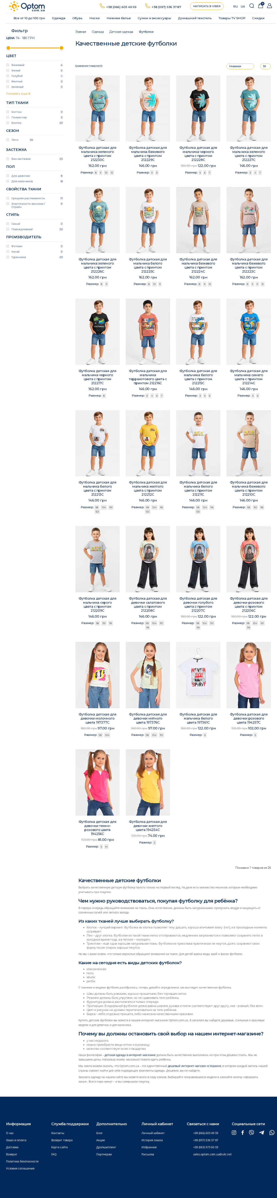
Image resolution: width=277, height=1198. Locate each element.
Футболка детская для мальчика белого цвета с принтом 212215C (198, 377)
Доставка (12, 1147)
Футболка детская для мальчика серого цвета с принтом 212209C (97, 605)
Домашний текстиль (195, 18)
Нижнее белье (119, 18)
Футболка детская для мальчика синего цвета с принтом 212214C (249, 377)
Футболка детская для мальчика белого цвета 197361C (198, 718)
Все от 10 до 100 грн (30, 18)
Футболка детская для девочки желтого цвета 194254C (148, 826)
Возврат (11, 1154)
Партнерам (104, 1154)
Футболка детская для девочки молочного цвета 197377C (97, 718)
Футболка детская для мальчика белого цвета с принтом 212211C (198, 488)
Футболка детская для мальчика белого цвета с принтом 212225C (148, 265)
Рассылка (148, 1154)
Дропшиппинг (106, 1147)
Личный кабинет (153, 1133)
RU (235, 6)
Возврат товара (62, 1140)
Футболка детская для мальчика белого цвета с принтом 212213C (97, 488)
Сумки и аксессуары (155, 18)
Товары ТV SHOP (232, 18)
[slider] (8, 48)
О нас (10, 1133)
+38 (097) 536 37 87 (166, 7)
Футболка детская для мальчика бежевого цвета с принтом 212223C (249, 265)
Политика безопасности (22, 1161)
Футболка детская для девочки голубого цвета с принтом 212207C (198, 605)
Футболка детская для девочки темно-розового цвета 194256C (97, 828)
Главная (80, 32)
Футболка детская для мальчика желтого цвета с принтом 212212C (148, 488)
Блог (99, 1133)
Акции (100, 1140)
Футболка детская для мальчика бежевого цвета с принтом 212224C (198, 265)
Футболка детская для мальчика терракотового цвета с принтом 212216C (148, 377)
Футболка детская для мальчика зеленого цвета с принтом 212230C (97, 154)
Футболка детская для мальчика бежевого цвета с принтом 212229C (148, 154)
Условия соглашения (20, 1168)
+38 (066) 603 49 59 (121, 7)
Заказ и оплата (16, 1140)
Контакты (57, 1133)
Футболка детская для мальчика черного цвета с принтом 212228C (198, 154)
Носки (95, 18)
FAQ (54, 1154)
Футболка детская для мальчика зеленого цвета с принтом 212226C (97, 265)
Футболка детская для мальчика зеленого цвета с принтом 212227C (249, 154)
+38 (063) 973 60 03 (205, 1147)
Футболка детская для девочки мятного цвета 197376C (148, 718)
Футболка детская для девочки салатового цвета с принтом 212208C (148, 605)
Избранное (149, 1147)
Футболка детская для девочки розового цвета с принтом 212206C (249, 605)
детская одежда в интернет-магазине (130, 1055)
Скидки (258, 18)
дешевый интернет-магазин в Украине (194, 1066)
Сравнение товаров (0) (88, 65)
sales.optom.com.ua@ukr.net (212, 1154)
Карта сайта (59, 1147)
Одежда (59, 18)
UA (243, 6)
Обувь (77, 18)
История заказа (152, 1140)
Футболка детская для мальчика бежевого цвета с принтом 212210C (249, 488)
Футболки (146, 32)
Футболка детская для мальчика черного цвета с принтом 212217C (97, 377)
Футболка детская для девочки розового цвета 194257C (249, 718)
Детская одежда (121, 32)
